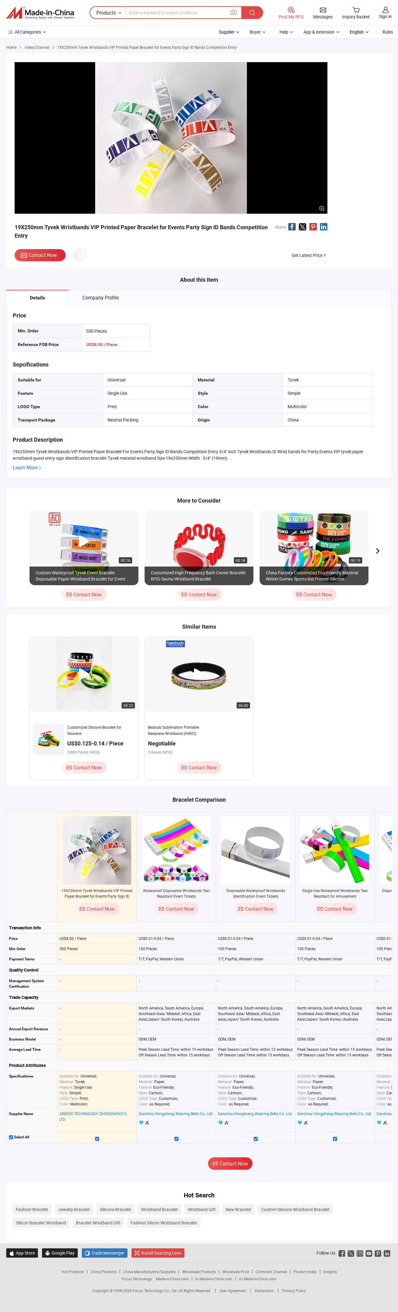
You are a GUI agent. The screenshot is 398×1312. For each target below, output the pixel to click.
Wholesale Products (199, 1271)
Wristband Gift (202, 1209)
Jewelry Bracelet (74, 1209)
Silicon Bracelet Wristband (41, 1223)
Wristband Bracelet (159, 1209)
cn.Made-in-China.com (257, 1278)
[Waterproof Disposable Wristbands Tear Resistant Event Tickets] (176, 850)
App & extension (319, 32)
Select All (21, 1137)
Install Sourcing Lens (161, 1253)
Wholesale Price (235, 1271)
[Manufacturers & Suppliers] (40, 12)
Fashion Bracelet (32, 1209)
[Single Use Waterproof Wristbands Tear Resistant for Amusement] (335, 850)
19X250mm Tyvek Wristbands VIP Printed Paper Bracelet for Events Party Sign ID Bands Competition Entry (97, 896)
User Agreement (233, 1290)
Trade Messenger (104, 1253)
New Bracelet (238, 1209)
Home (11, 47)
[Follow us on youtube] (369, 1253)
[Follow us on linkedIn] (387, 1253)
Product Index (305, 1271)
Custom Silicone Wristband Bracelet (295, 1209)
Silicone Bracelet (115, 1209)
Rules (387, 32)
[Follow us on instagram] (360, 1253)
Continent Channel (271, 1271)
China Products (103, 1271)
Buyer (255, 32)
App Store (22, 1253)
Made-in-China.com (172, 1278)
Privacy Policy (294, 1290)
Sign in (385, 16)
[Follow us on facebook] (342, 1253)
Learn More (25, 467)
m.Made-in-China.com (213, 1278)
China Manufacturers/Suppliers (149, 1271)
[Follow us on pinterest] (378, 1253)
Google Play (60, 1253)
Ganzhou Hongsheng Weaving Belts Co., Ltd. (176, 1113)
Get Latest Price (307, 255)
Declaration (264, 1290)
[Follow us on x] (351, 1253)
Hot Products (73, 1271)
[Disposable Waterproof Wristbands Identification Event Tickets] (255, 850)
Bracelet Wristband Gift (98, 1223)
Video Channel (37, 47)
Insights (330, 1271)
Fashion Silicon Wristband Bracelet (164, 1223)
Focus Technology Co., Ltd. (155, 1290)
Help (284, 32)
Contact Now (43, 255)
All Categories (28, 32)
